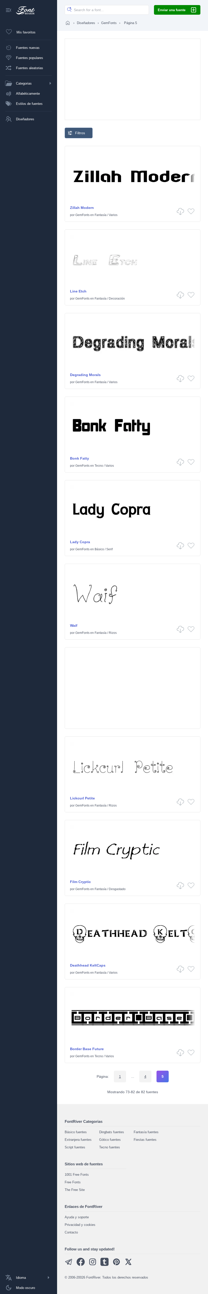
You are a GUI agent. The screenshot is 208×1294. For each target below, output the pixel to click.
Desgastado (117, 889)
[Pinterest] (116, 1265)
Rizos (113, 633)
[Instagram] (93, 1265)
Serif (109, 549)
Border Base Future (87, 1049)
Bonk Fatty (79, 458)
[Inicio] (68, 23)
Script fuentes (75, 1147)
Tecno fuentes (109, 1147)
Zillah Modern (82, 208)
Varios (113, 215)
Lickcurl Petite (82, 798)
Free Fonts (73, 1182)
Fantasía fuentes (146, 1132)
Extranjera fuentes (78, 1140)
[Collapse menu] (8, 10)
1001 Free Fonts (77, 1175)
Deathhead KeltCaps (88, 965)
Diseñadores (86, 23)
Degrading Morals (85, 375)
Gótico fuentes (110, 1140)
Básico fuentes (76, 1132)
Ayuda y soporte (77, 1217)
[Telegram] (69, 1265)
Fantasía (101, 215)
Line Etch (78, 291)
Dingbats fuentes (111, 1132)
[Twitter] (128, 1265)
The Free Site (75, 1190)
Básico (99, 549)
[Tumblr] (104, 1265)
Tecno (99, 465)
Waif (73, 625)
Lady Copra (80, 542)
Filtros (80, 133)
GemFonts (109, 23)
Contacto (71, 1232)
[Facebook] (81, 1265)
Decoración (117, 298)
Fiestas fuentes (145, 1140)
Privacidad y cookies (80, 1225)
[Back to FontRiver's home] (23, 10)
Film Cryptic (80, 882)
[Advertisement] (132, 79)
